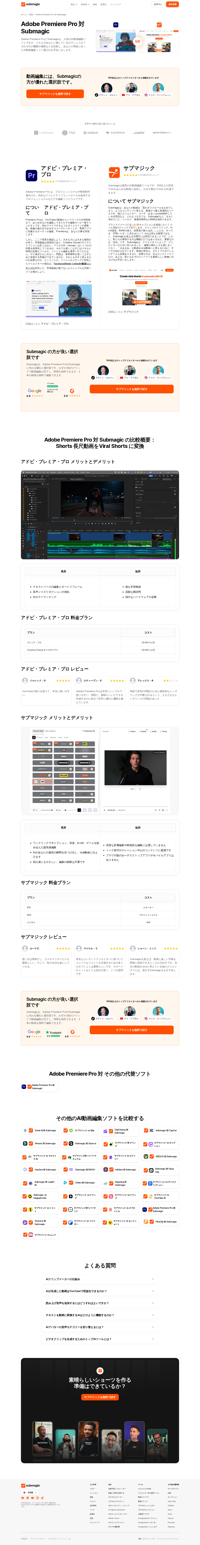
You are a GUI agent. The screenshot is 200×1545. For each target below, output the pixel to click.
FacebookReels (62, 263)
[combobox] (30, 1492)
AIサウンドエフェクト (116, 1523)
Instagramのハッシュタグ (147, 1527)
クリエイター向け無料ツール (148, 1493)
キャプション (172, 1497)
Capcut (170, 1518)
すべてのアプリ (173, 1489)
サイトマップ (95, 1523)
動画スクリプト (143, 1497)
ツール (140, 1484)
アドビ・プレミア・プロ (55, 323)
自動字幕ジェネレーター (117, 1489)
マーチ (92, 1510)
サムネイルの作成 (144, 1489)
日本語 (30, 1492)
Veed (170, 1514)
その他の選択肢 (173, 1484)
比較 (31, 14)
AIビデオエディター (115, 1497)
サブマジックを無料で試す (55, 93)
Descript (171, 1523)
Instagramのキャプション (147, 1518)
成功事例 (93, 1506)
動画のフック (143, 1501)
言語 (91, 1518)
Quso (170, 1510)
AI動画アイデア (143, 1514)
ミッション (94, 1493)
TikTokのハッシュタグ (146, 1506)
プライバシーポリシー (38, 1539)
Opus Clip (172, 1501)
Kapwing (171, 1527)
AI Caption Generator (116, 1510)
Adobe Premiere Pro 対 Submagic (51, 14)
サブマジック (131, 311)
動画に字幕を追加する (116, 1493)
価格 (95, 4)
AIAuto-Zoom (113, 1518)
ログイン (158, 4)
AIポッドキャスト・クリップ (118, 1506)
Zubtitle (171, 1506)
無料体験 (173, 4)
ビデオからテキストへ (116, 1501)
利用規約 (24, 1539)
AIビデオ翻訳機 (114, 1527)
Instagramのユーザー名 (146, 1523)
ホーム (24, 14)
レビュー (93, 1501)
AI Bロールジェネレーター (118, 1514)
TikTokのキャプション (146, 1510)
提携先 (103, 4)
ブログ (92, 1489)
